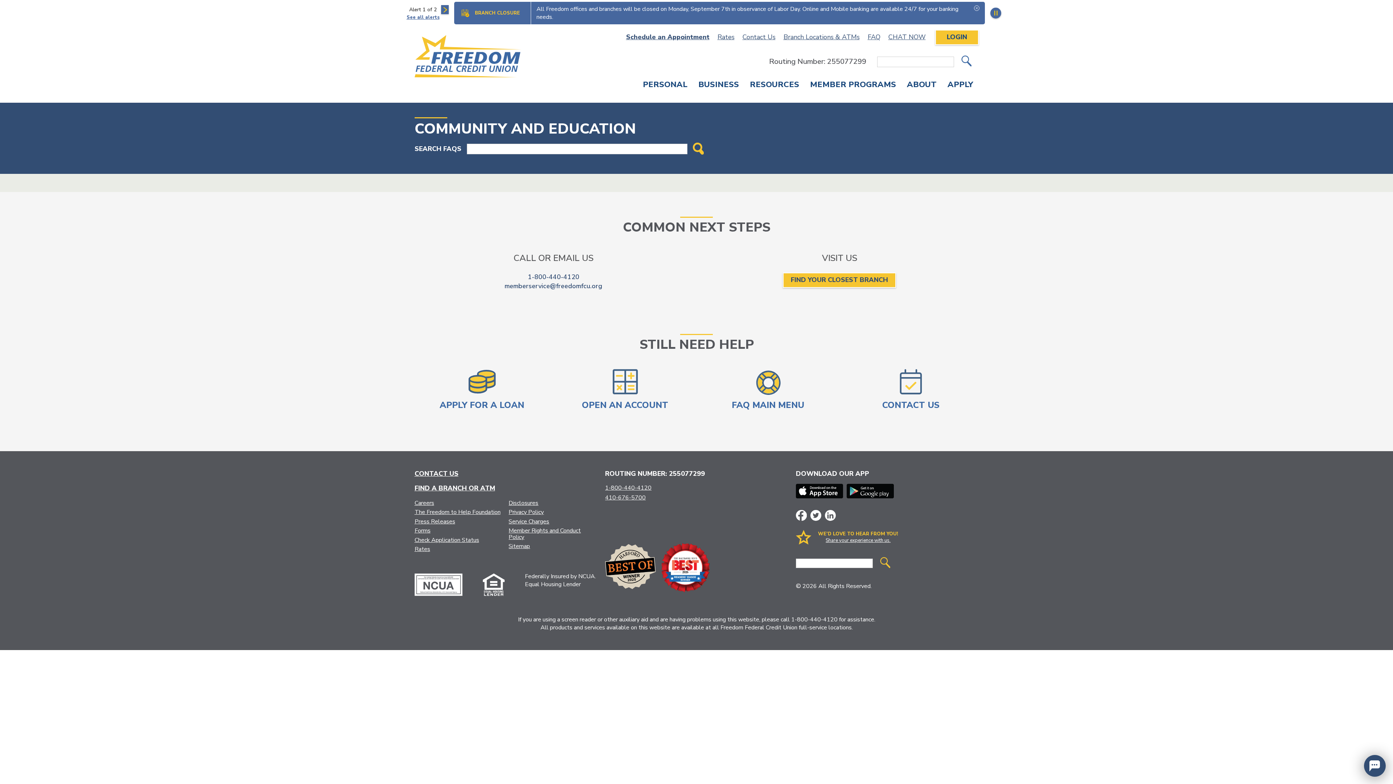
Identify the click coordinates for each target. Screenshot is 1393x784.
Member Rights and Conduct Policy (545, 534)
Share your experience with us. (858, 540)
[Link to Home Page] (468, 57)
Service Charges (529, 522)
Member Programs (853, 85)
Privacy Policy (526, 512)
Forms (423, 531)
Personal (665, 85)
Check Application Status (447, 540)
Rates (726, 37)
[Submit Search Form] (966, 62)
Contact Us (759, 37)
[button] (1375, 766)
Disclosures (523, 503)
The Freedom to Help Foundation (458, 512)
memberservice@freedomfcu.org (553, 286)
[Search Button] (698, 149)
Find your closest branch (839, 279)
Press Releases (435, 522)
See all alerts (423, 17)
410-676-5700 (625, 498)
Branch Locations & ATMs (822, 37)
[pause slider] (995, 13)
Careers (424, 503)
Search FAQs (438, 148)
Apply (960, 85)
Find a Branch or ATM (455, 488)
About (922, 85)
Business (718, 85)
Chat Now (907, 37)
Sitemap (519, 546)
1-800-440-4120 (553, 277)
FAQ (874, 37)
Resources (774, 85)
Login (957, 37)
